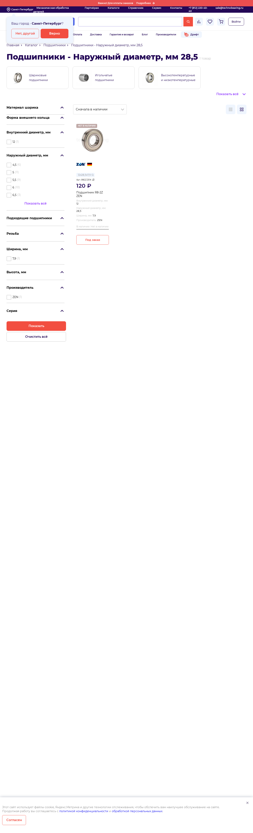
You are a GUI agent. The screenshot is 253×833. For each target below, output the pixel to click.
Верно (54, 33)
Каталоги (113, 7)
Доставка (96, 34)
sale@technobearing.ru (229, 7)
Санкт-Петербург (22, 9)
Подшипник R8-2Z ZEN (89, 194)
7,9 (14, 258)
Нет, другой (25, 33)
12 (13, 142)
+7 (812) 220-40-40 (198, 9)
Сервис (156, 7)
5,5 (14, 180)
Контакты (176, 7)
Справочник (135, 7)
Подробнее (143, 3)
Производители (166, 34)
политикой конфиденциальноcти (83, 811)
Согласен (14, 820)
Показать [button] (36, 326)
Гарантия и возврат (122, 34)
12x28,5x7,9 (84, 174)
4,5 (14, 165)
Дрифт (194, 34)
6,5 (14, 195)
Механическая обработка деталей (51, 9)
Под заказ (92, 240)
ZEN (15, 297)
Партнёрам (92, 7)
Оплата (77, 34)
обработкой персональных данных (137, 811)
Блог (145, 34)
